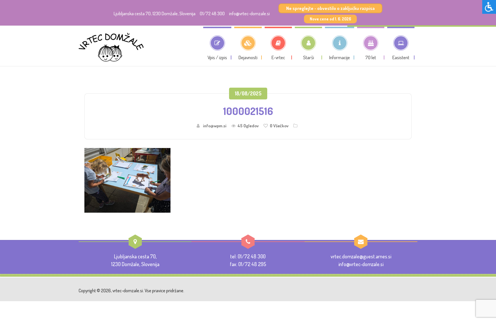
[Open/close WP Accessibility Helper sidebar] (489, 7)
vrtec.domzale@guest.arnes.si (361, 256)
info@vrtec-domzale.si (249, 13)
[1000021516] (127, 179)
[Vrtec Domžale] (111, 47)
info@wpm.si (214, 125)
